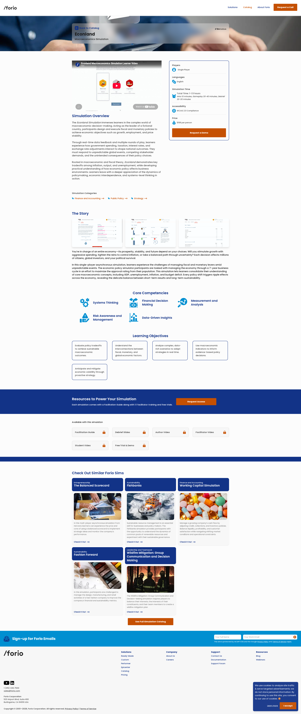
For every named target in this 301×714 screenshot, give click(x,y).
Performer (126, 663)
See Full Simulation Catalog (150, 621)
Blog (258, 656)
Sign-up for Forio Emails (34, 639)
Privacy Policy (262, 641)
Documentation (218, 659)
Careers (170, 659)
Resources (262, 651)
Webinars (260, 659)
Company (171, 651)
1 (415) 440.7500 (11, 688)
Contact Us (216, 656)
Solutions (233, 7)
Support (215, 651)
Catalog (247, 7)
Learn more (272, 705)
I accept (288, 705)
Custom (125, 659)
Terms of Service (280, 641)
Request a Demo (199, 132)
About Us (170, 656)
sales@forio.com (12, 690)
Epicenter (125, 667)
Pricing (124, 674)
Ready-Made (127, 656)
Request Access (196, 401)
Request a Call (285, 7)
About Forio (263, 7)
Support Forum (218, 663)
